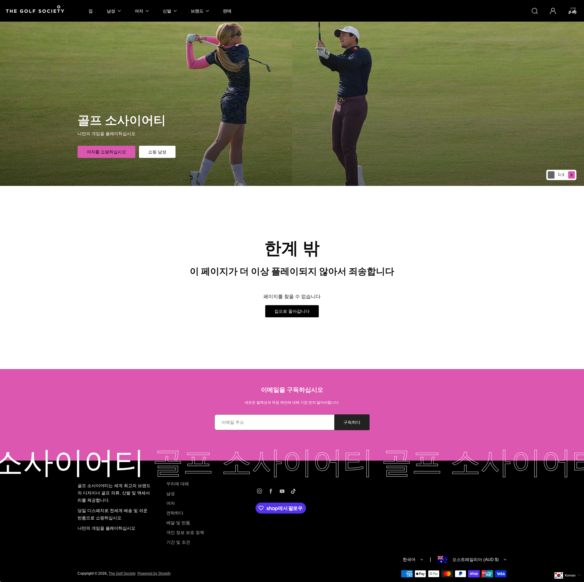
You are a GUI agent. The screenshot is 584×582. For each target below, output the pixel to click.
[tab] (561, 175)
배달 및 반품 (178, 522)
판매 (227, 10)
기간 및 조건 (178, 542)
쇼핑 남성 (157, 151)
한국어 (409, 559)
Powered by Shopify (154, 573)
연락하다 (174, 513)
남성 (170, 493)
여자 (170, 503)
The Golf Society (122, 573)
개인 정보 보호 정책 (185, 532)
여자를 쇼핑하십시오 (106, 151)
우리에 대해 (177, 483)
